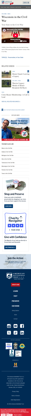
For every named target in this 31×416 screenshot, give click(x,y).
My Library (28, 7)
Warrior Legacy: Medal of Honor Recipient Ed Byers (19, 85)
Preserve (15, 301)
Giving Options (15, 310)
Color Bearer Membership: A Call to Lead (15, 95)
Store (17, 315)
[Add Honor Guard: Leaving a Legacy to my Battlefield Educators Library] (28, 71)
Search (8, 7)
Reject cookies (18, 415)
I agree (3, 415)
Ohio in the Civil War (6, 159)
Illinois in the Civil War (7, 148)
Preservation (11, 57)
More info (9, 415)
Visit (15, 296)
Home (8, 2)
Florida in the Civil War (7, 170)
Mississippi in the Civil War (8, 166)
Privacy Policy (15, 391)
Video (9, 14)
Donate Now (15, 284)
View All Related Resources (10, 101)
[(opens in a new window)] (15, 129)
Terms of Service (15, 395)
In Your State (19, 57)
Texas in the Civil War (7, 173)
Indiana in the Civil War (7, 152)
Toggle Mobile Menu (26, 2)
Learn (5, 7)
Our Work (15, 306)
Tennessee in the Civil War (8, 162)
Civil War (4, 14)
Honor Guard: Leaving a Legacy (20, 75)
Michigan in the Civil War (8, 155)
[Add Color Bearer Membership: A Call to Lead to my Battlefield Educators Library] (28, 92)
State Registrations (15, 400)
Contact (15, 319)
